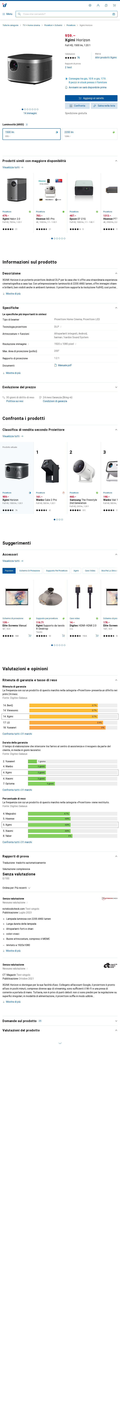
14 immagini (30, 113)
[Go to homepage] (4, 5)
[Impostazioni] (90, 5)
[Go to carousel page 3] (57, 238)
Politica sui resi (14, 401)
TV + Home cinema (31, 25)
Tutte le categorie (10, 25)
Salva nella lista (106, 105)
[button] (91, 80)
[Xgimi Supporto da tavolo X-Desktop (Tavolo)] (50, 609)
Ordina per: (8, 887)
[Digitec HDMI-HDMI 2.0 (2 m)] (84, 609)
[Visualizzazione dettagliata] (60, 717)
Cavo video (75, 618)
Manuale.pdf (65, 365)
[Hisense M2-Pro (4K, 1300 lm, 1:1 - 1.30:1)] (50, 203)
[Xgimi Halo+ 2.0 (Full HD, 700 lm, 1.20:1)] (17, 203)
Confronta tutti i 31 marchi (17, 733)
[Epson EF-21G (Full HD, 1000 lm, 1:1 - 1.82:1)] (84, 203)
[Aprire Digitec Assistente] (106, 5)
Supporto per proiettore (47, 618)
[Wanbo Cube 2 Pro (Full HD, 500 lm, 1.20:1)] (50, 478)
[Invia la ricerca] (19, 14)
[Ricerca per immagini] (114, 14)
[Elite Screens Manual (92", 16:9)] (17, 609)
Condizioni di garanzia (55, 401)
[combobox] (21, 888)
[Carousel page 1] (52, 238)
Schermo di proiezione (12, 618)
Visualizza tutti (11, 167)
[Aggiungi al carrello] (29, 635)
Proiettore (71, 25)
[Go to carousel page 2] (54, 238)
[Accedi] (98, 5)
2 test (73, 65)
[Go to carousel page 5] (62, 238)
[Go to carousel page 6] (64, 238)
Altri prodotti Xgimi (106, 56)
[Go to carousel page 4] (59, 238)
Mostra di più (13, 293)
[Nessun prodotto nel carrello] (114, 5)
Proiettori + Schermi (53, 25)
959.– (70, 35)
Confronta (79, 105)
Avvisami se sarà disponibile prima (87, 87)
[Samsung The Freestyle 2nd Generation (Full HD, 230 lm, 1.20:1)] (84, 478)
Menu (9, 14)
